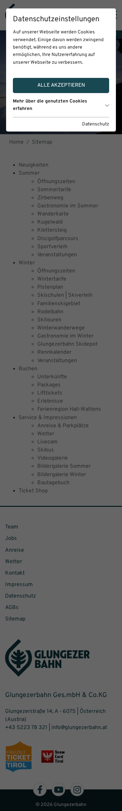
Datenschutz (95, 124)
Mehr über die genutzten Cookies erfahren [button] (50, 105)
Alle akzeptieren (61, 85)
